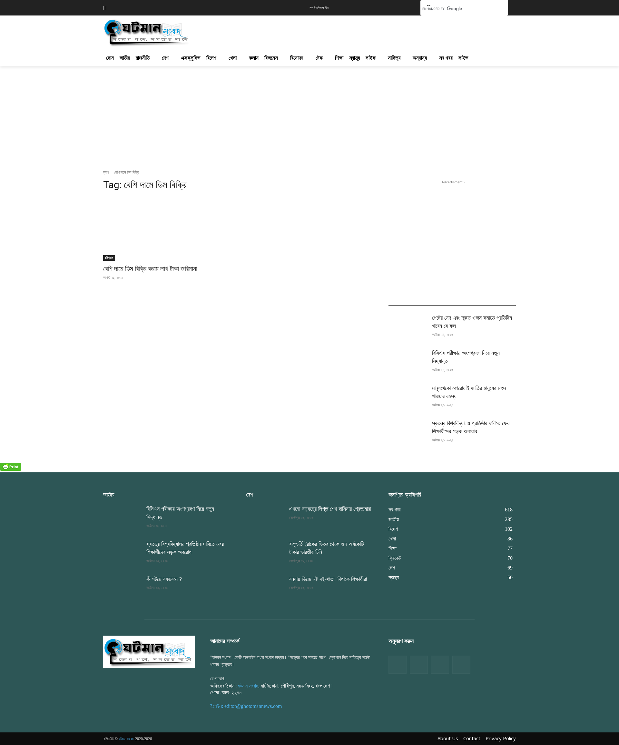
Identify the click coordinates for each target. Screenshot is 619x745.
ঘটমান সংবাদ (248, 686)
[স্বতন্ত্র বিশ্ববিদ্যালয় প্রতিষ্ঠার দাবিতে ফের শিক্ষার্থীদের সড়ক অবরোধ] (407, 432)
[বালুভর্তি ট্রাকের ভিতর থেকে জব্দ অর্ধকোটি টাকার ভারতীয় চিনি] (265, 553)
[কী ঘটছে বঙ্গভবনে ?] (122, 588)
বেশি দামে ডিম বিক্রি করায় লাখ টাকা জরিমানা (150, 269)
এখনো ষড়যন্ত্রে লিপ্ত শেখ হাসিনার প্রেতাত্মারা (330, 509)
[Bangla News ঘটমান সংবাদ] (149, 651)
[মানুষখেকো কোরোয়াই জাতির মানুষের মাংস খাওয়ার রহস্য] (407, 397)
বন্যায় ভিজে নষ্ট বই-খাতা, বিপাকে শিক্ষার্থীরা (328, 579)
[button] (405, 7)
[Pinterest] (461, 665)
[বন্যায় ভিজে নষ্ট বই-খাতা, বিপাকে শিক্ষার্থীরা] (265, 588)
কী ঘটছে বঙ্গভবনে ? (164, 579)
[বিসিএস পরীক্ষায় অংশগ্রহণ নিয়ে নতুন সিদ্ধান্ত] (407, 362)
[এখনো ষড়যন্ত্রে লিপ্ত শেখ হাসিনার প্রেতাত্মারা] (265, 518)
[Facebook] (397, 665)
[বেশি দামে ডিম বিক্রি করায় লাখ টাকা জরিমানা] (167, 229)
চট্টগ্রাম (109, 257)
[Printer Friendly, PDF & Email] (10, 469)
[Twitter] (419, 665)
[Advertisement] (344, 30)
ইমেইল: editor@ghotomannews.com (246, 706)
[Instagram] (440, 665)
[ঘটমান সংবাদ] (165, 31)
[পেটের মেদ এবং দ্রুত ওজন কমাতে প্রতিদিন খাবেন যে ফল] (407, 327)
